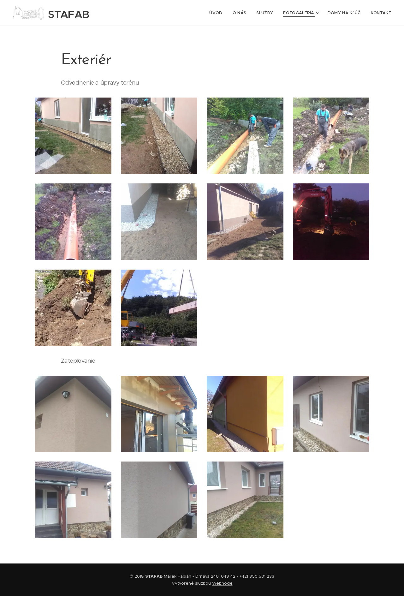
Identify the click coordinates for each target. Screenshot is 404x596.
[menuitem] (217, 13)
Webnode (222, 583)
